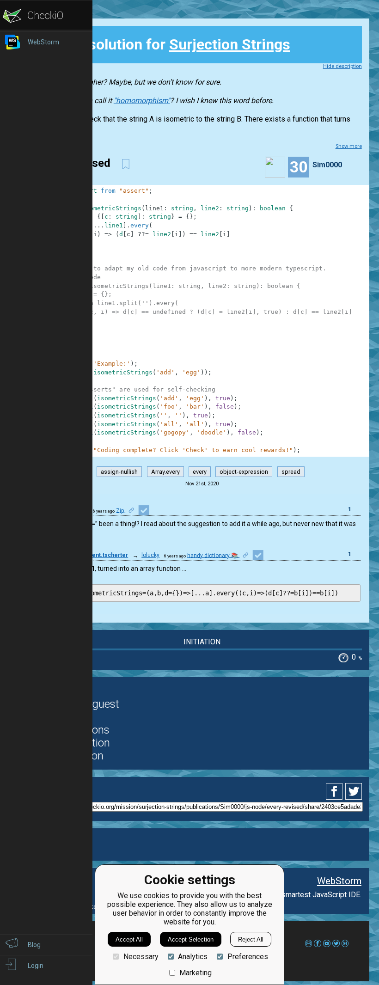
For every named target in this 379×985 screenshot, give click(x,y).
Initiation (201, 641)
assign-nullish (119, 471)
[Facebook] (335, 791)
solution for (170, 44)
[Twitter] (354, 791)
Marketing (195, 972)
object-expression (244, 471)
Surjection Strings (229, 44)
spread (290, 471)
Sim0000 (327, 164)
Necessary (140, 956)
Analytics (193, 956)
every (200, 471)
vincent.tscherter (104, 555)
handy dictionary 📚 (213, 555)
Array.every (165, 471)
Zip (120, 510)
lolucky (150, 555)
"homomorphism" (142, 100)
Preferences (247, 956)
